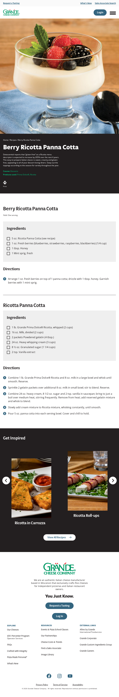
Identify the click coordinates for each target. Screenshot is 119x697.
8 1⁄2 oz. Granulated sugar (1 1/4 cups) (33, 347)
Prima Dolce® (23, 174)
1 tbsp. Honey (20, 248)
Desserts (14, 171)
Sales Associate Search (105, 3)
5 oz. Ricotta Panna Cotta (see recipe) (33, 238)
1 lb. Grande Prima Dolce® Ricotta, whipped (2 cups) (42, 327)
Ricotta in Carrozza (30, 523)
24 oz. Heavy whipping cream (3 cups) (33, 342)
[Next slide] (113, 480)
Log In (59, 616)
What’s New (86, 3)
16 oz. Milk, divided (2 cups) (27, 332)
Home (5, 140)
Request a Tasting (11, 3)
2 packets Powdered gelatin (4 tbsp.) (33, 337)
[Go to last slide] (6, 480)
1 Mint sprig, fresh (22, 253)
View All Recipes (56, 537)
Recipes (13, 140)
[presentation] (31, 488)
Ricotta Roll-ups (86, 515)
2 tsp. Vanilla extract (23, 352)
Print (5, 186)
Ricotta (33, 174)
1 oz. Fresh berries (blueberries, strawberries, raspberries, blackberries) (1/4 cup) (59, 243)
